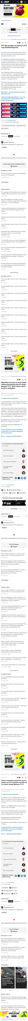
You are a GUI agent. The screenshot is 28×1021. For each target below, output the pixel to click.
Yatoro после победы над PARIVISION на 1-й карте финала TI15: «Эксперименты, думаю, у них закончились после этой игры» (13, 571)
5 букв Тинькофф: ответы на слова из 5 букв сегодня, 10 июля (14, 286)
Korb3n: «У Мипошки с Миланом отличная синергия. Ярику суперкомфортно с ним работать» (14, 658)
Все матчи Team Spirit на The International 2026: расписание (12, 684)
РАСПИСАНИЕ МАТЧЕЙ (5, 20)
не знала (14, 822)
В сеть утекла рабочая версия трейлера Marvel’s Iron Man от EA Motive (14, 248)
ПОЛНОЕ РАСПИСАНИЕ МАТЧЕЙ (14, 35)
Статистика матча (13, 32)
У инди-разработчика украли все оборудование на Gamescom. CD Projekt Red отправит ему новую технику (13, 209)
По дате (4, 136)
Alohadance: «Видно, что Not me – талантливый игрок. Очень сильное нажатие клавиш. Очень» (12, 973)
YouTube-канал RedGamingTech (12, 122)
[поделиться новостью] (25, 42)
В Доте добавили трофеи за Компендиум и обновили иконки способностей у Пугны (11, 651)
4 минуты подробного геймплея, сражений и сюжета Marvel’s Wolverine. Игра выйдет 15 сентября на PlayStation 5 (14, 256)
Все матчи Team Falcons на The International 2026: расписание (13, 728)
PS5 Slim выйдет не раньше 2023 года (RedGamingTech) (19, 39)
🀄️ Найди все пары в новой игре (9, 398)
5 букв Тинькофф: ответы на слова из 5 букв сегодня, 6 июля (14, 308)
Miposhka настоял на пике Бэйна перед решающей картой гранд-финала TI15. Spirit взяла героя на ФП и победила (19, 376)
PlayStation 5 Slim (11, 56)
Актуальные (17, 136)
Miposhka (23, 401)
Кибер (2, 39)
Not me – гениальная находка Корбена (11, 436)
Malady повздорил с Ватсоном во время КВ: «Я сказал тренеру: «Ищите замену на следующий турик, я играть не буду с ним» (12, 643)
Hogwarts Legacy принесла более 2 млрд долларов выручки (13, 217)
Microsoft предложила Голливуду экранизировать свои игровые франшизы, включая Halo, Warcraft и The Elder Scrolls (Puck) (13, 265)
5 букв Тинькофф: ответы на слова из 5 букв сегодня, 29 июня (14, 330)
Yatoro (10, 797)
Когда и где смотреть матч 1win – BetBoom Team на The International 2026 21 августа (13, 742)
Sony (2, 60)
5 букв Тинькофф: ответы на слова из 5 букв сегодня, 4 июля (14, 322)
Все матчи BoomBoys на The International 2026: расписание (12, 713)
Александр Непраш (11, 120)
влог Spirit (8, 486)
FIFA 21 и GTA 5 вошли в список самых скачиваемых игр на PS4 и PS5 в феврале (13, 174)
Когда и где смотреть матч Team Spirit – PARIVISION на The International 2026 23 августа (13, 699)
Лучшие (11, 136)
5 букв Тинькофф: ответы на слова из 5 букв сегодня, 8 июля (14, 301)
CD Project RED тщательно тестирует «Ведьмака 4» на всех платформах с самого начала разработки (13, 241)
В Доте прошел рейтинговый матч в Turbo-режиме (13, 664)
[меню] (25, 2)
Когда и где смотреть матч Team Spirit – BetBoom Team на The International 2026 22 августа (13, 720)
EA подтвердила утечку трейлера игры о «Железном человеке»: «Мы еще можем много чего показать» (14, 192)
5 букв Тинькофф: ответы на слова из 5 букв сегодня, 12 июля (14, 279)
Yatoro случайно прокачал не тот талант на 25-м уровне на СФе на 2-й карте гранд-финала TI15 (13, 554)
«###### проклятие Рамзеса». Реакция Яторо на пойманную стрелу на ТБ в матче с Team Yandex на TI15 (13, 616)
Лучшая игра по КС (9, 142)
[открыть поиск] (18, 2)
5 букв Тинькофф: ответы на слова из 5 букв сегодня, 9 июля (14, 294)
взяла (5, 419)
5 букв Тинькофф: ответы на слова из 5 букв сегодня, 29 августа (14, 224)
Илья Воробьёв (10, 484)
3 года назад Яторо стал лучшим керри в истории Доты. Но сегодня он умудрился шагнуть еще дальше (12, 431)
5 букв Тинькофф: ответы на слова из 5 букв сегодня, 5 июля (14, 315)
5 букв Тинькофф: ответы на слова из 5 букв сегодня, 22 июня (14, 337)
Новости (8, 39)
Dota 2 (5, 376)
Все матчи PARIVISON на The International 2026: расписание (12, 677)
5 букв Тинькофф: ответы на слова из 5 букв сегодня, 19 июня (14, 344)
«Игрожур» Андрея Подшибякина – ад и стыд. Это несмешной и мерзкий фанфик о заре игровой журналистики (13, 98)
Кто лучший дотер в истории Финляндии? (12, 443)
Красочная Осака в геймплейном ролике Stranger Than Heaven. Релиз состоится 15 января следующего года (13, 233)
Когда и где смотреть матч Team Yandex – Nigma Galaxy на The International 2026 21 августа (12, 735)
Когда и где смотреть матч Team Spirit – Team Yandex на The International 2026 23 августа (14, 706)
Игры (5, 39)
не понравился (16, 424)
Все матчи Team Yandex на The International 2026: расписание (13, 692)
